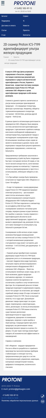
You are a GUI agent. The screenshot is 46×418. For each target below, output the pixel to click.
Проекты (26, 30)
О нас (4, 35)
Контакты (26, 35)
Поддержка (6, 21)
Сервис (25, 16)
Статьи (4, 30)
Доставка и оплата (9, 26)
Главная (6, 57)
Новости (26, 26)
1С (24, 21)
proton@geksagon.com (19, 389)
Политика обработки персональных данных (20, 400)
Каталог (4, 16)
